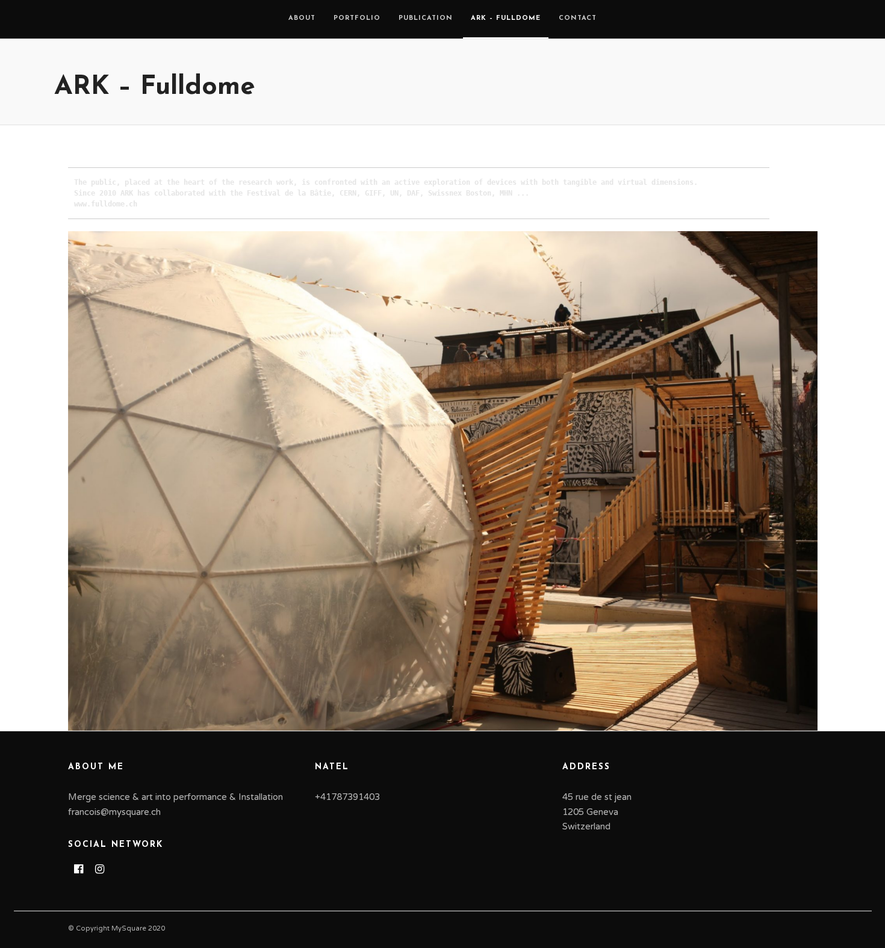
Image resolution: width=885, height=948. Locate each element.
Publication (426, 18)
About (301, 18)
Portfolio (357, 18)
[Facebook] (78, 869)
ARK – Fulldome (506, 18)
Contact (578, 18)
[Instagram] (99, 869)
